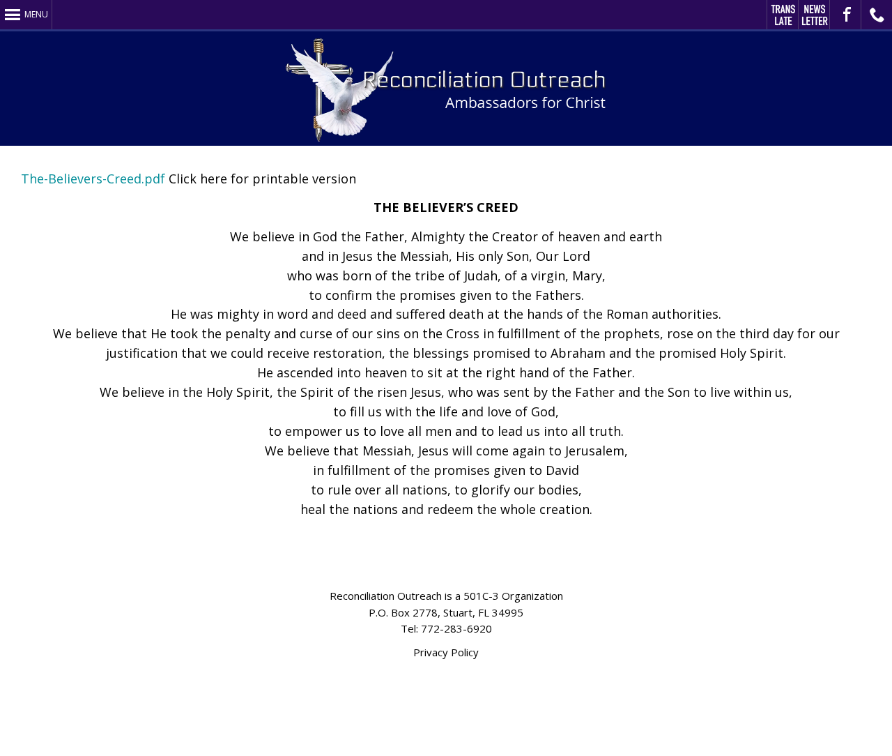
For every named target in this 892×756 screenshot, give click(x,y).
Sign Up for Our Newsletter (814, 14)
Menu (36, 14)
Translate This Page (783, 14)
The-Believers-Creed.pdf (93, 178)
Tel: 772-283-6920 (446, 628)
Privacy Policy (446, 652)
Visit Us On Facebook (845, 14)
